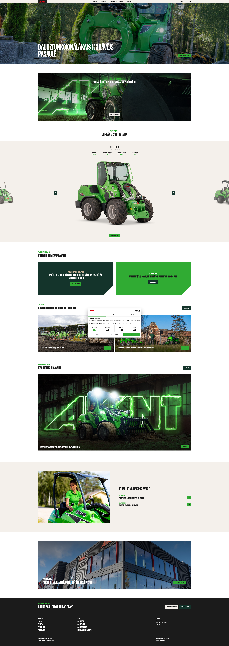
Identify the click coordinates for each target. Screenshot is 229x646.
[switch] (107, 330)
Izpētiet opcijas (153, 282)
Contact (181, 1)
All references (186, 308)
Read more (108, 348)
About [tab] (132, 314)
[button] (55, 193)
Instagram (48, 640)
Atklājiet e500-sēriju (114, 114)
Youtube (43, 640)
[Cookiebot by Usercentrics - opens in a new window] (135, 311)
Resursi (129, 1)
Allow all (131, 334)
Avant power (81, 624)
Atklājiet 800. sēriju (114, 235)
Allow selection (114, 334)
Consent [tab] (96, 314)
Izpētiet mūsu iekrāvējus (184, 55)
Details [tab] (114, 314)
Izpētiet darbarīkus (76, 283)
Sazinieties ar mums (185, 606)
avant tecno (80, 621)
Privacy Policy (162, 640)
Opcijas (40, 624)
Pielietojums (42, 630)
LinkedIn (39, 640)
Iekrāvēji (95, 1)
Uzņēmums (121, 1)
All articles (187, 367)
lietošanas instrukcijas (84, 630)
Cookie (157, 640)
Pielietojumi (112, 1)
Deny (97, 334)
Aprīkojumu (41, 627)
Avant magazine (82, 627)
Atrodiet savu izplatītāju (180, 582)
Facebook (52, 640)
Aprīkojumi (103, 1)
